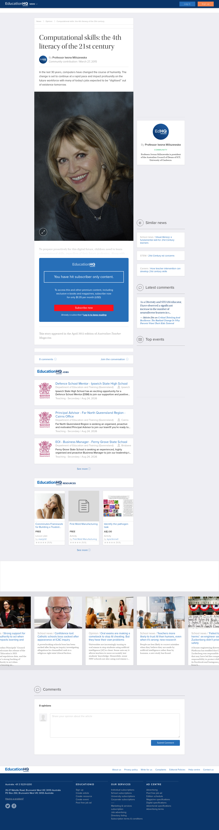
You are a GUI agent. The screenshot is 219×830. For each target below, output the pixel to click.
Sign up (206, 4)
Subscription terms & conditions (127, 818)
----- (112, 802)
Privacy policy (131, 769)
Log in (187, 4)
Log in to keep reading (94, 315)
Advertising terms (155, 809)
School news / (157, 240)
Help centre (194, 769)
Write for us (146, 769)
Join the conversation (113, 359)
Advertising (152, 790)
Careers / (160, 270)
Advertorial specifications (158, 806)
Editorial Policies (177, 769)
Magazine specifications (158, 799)
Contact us (208, 769)
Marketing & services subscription (121, 807)
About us (116, 769)
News (38, 21)
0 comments (46, 359)
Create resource (84, 796)
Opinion (49, 21)
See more (82, 469)
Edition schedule (154, 796)
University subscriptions (123, 796)
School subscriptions (121, 793)
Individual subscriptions (122, 790)
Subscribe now (84, 308)
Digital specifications (156, 802)
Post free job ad (84, 802)
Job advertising (118, 812)
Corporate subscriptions (123, 799)
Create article (82, 793)
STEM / (157, 255)
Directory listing (119, 815)
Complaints (160, 769)
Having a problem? (14, 798)
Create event (82, 799)
